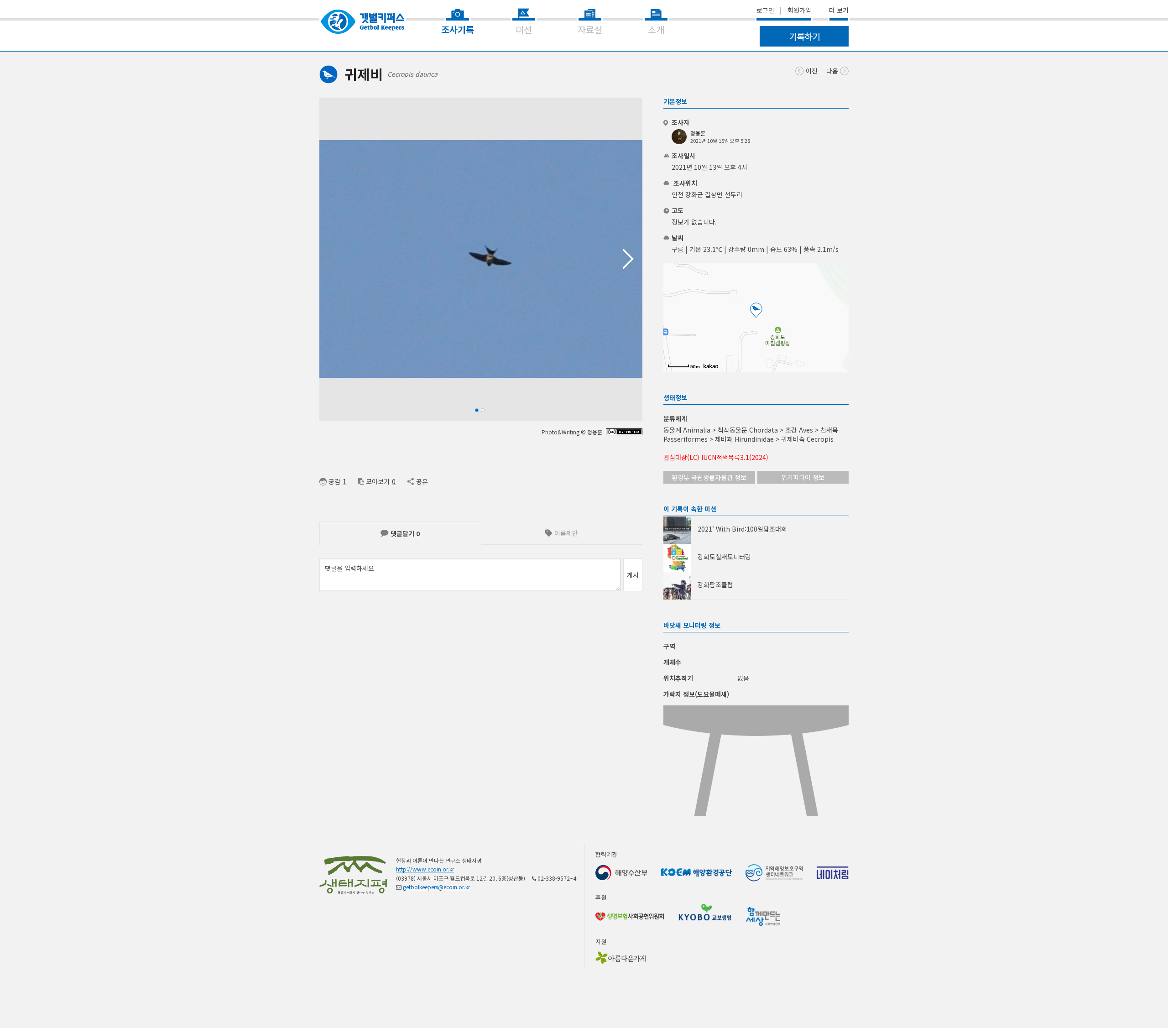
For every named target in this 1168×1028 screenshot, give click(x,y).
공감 (334, 481)
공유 (422, 481)
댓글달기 (404, 533)
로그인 (765, 10)
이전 (811, 70)
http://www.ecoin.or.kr (425, 869)
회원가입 (799, 10)
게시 (633, 574)
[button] (631, 259)
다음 (833, 70)
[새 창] (624, 433)
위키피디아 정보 (802, 477)
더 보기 (839, 10)
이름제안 (565, 532)
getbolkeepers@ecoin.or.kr (436, 887)
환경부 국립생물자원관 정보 (709, 477)
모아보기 (378, 481)
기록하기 (804, 36)
